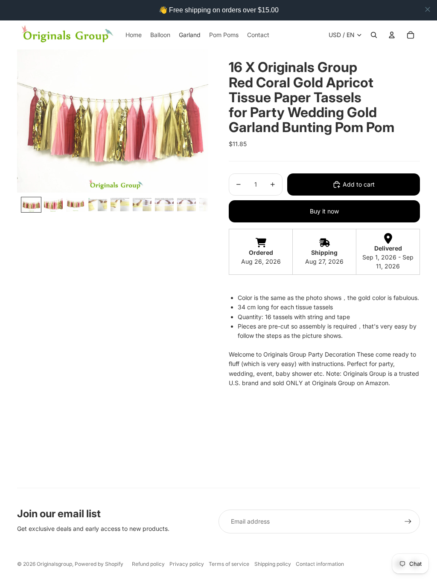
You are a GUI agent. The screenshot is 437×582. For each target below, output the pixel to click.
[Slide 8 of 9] (186, 205)
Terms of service (229, 564)
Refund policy (148, 564)
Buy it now (324, 211)
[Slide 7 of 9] (164, 205)
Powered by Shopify (99, 564)
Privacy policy (186, 564)
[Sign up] (408, 521)
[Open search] (373, 35)
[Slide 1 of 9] (31, 205)
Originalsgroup (54, 564)
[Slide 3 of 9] (75, 205)
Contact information (320, 564)
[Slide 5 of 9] (120, 205)
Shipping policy (272, 564)
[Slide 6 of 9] (142, 205)
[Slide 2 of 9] (53, 205)
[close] (427, 9)
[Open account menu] (391, 35)
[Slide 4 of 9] (97, 205)
